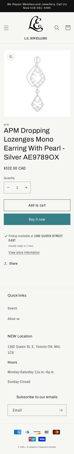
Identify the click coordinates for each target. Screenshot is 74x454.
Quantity (9, 178)
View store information (24, 252)
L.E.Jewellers (32, 447)
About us (14, 318)
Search (12, 308)
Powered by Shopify (47, 447)
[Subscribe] (60, 410)
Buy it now (37, 219)
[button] (6, 27)
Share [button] (13, 263)
